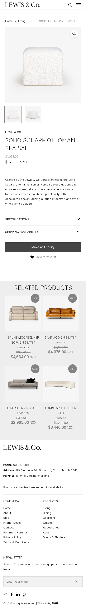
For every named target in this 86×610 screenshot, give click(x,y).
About (7, 513)
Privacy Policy (12, 537)
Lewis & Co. (23, 347)
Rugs (46, 532)
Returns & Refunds (15, 532)
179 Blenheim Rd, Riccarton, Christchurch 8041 (46, 470)
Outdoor (48, 522)
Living (21, 21)
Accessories (51, 527)
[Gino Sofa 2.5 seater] (23, 384)
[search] (70, 4)
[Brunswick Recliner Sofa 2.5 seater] (23, 313)
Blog (6, 517)
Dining (47, 513)
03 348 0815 (21, 464)
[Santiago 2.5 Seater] (60, 313)
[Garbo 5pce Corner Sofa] (60, 384)
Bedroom (49, 517)
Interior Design (12, 522)
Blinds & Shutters (54, 537)
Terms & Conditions (16, 542)
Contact (8, 527)
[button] (78, 5)
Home (9, 21)
